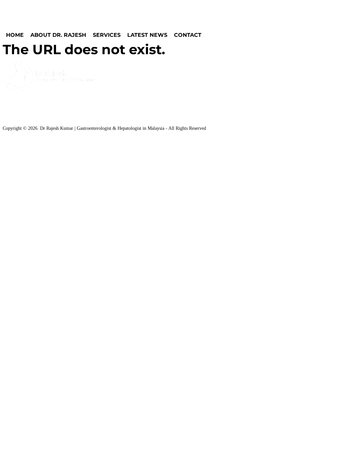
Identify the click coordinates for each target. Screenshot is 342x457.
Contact (187, 35)
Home (15, 35)
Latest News (147, 35)
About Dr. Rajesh (58, 35)
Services (107, 35)
